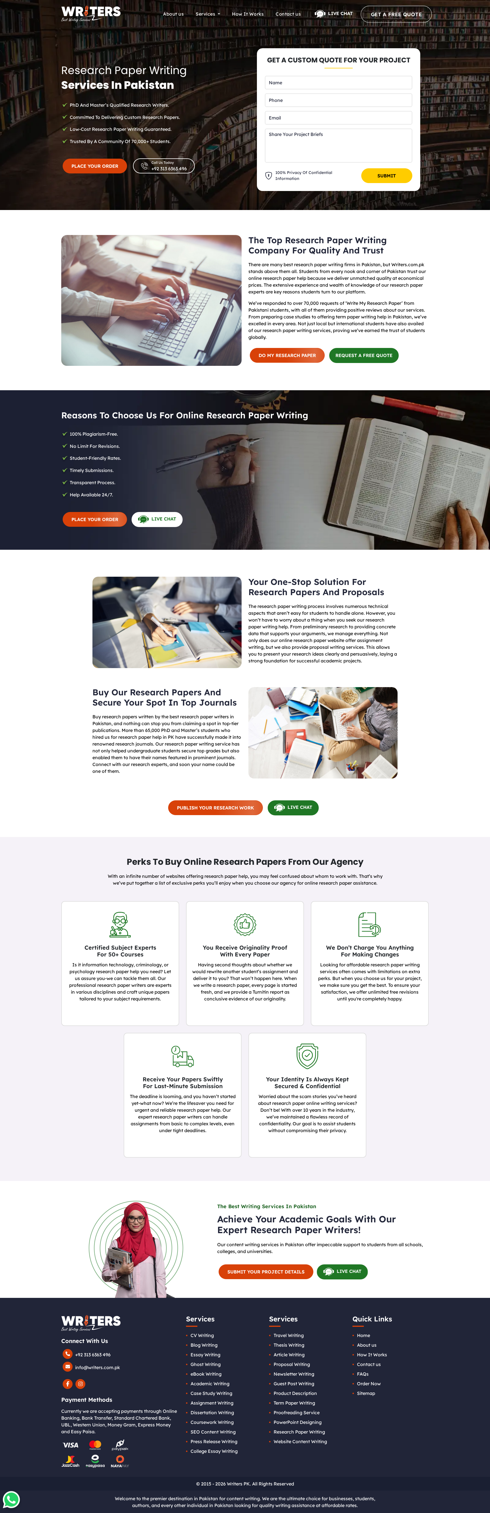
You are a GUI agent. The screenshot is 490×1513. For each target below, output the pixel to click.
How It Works (248, 14)
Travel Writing (289, 1335)
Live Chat (340, 13)
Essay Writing (205, 1354)
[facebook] (67, 1385)
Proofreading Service (297, 1412)
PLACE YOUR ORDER (94, 166)
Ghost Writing (206, 1364)
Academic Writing (210, 1383)
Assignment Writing (212, 1403)
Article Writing (289, 1354)
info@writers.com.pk (97, 1367)
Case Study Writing (211, 1393)
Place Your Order (94, 519)
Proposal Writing (292, 1364)
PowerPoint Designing (298, 1422)
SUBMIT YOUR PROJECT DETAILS (266, 1272)
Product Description (295, 1393)
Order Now (369, 1383)
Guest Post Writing (294, 1383)
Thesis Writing (289, 1345)
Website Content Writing (300, 1441)
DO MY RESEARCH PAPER (287, 355)
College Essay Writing (214, 1451)
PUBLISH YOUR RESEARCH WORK (215, 808)
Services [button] (206, 14)
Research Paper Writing (299, 1432)
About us (173, 14)
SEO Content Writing (213, 1432)
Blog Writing (204, 1345)
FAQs (363, 1374)
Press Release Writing (214, 1441)
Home (363, 1335)
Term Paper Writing (294, 1403)
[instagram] (80, 1385)
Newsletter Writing (294, 1374)
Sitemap (366, 1393)
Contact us (288, 14)
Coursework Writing (212, 1422)
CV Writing (202, 1335)
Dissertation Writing (212, 1412)
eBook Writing (206, 1374)
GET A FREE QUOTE (396, 14)
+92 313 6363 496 (92, 1354)
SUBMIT (386, 176)
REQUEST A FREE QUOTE (363, 355)
